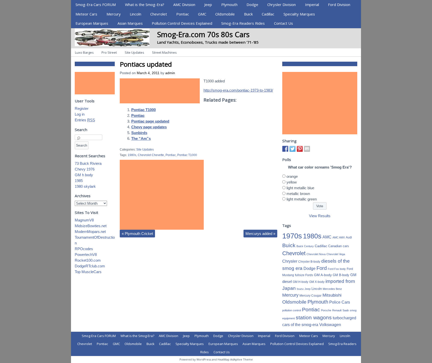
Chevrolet (158, 13)
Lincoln (135, 13)
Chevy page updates (149, 127)
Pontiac (182, 13)
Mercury (113, 13)
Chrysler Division (281, 4)
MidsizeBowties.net (90, 226)
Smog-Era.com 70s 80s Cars (203, 34)
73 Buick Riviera (88, 163)
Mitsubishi (332, 295)
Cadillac (268, 13)
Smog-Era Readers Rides (243, 23)
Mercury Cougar (311, 295)
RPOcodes (84, 249)
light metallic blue (300, 188)
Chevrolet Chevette (151, 155)
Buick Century (305, 246)
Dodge (252, 4)
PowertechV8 (86, 254)
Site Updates (134, 52)
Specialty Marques (299, 13)
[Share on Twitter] (293, 149)
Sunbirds (139, 133)
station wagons (314, 318)
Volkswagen (330, 324)
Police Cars (339, 302)
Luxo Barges (84, 52)
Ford (321, 268)
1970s (292, 236)
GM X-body (316, 282)
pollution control (291, 310)
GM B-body (341, 275)
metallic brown (298, 193)
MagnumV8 (84, 220)
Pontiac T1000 (143, 110)
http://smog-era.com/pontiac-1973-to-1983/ (238, 90)
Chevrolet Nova (316, 254)
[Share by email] (307, 149)
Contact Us (283, 23)
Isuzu (300, 288)
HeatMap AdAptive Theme (235, 359)
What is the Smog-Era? (144, 4)
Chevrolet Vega (335, 254)
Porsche (326, 310)
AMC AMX (338, 237)
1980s (132, 155)
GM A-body (323, 275)
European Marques (92, 23)
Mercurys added (260, 233)
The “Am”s (141, 138)
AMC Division (184, 4)
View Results (319, 216)
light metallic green (301, 199)
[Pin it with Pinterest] (300, 149)
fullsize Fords (304, 275)
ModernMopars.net (90, 231)
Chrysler (289, 261)
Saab (345, 310)
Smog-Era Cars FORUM (96, 4)
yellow (291, 182)
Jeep (208, 4)
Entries (85, 120)
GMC (202, 13)
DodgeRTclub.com (90, 266)
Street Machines (164, 52)
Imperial (312, 4)
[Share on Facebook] (285, 149)
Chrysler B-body (309, 261)
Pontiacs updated (146, 64)
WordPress (203, 359)
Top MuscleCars (88, 272)
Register (81, 108)
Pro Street (109, 52)
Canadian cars (338, 246)
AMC (327, 237)
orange (292, 176)
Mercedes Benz (332, 288)
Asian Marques (130, 23)
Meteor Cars (86, 13)
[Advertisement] (160, 90)
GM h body (84, 175)
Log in (79, 114)
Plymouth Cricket (137, 233)
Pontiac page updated (150, 121)
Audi (349, 237)
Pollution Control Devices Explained (182, 23)
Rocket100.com (88, 260)
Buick (248, 13)
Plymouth (229, 4)
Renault (337, 310)
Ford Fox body (337, 268)
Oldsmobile (225, 13)
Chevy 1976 (84, 169)
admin (170, 73)
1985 (79, 181)
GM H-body (300, 282)
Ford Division (339, 4)
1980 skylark (85, 186)
